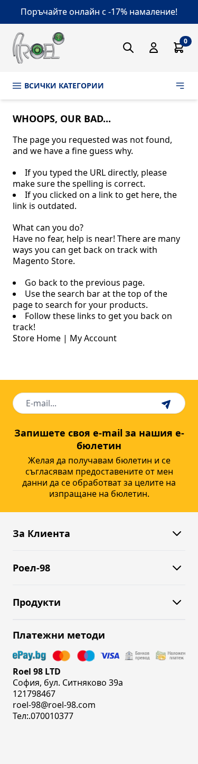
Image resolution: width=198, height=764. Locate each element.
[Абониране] (167, 403)
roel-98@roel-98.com (54, 705)
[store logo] (38, 47)
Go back (41, 282)
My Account (93, 338)
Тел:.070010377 (43, 716)
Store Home (37, 338)
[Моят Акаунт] (153, 47)
